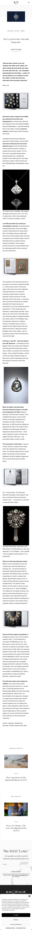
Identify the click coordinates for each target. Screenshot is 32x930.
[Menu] (27, 2)
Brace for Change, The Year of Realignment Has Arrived (16, 828)
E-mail (5, 864)
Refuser (16, 919)
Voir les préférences (16, 924)
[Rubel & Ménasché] (16, 2)
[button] (29, 896)
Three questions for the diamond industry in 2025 (16, 778)
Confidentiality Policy (10, 928)
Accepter (16, 915)
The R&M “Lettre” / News (16, 31)
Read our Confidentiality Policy (21, 875)
